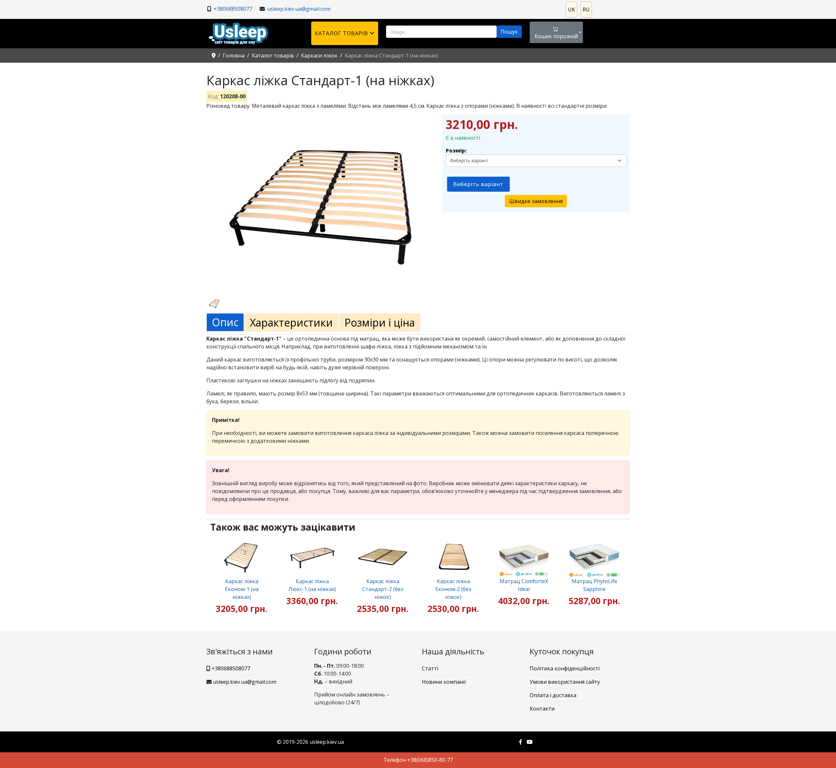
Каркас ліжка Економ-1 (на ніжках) (242, 589)
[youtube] (530, 741)
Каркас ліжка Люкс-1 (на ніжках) (312, 585)
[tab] (225, 322)
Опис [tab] (225, 322)
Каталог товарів (341, 33)
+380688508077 (233, 8)
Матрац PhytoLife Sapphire (594, 585)
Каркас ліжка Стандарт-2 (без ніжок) (382, 589)
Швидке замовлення (536, 201)
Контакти (542, 708)
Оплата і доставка (553, 695)
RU (586, 9)
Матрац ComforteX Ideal (524, 585)
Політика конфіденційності (565, 668)
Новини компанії (444, 681)
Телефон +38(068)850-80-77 (418, 759)
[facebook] (520, 741)
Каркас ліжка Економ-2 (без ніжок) (453, 589)
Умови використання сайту (565, 681)
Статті (430, 668)
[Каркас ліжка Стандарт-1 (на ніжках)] (322, 202)
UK (571, 9)
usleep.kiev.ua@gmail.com (298, 8)
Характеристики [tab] (291, 322)
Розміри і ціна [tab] (380, 322)
